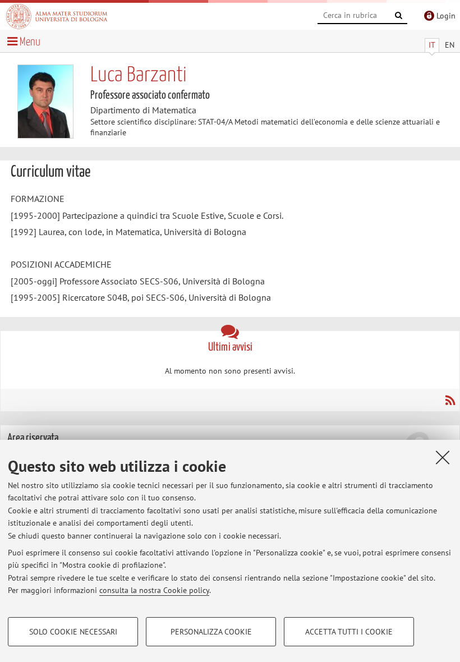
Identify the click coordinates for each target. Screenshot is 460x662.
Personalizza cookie (211, 632)
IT (432, 45)
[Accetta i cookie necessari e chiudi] (443, 457)
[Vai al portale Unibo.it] (57, 16)
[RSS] (449, 400)
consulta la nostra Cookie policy (154, 590)
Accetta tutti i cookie (349, 632)
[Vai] (398, 15)
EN (449, 45)
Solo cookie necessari (73, 632)
